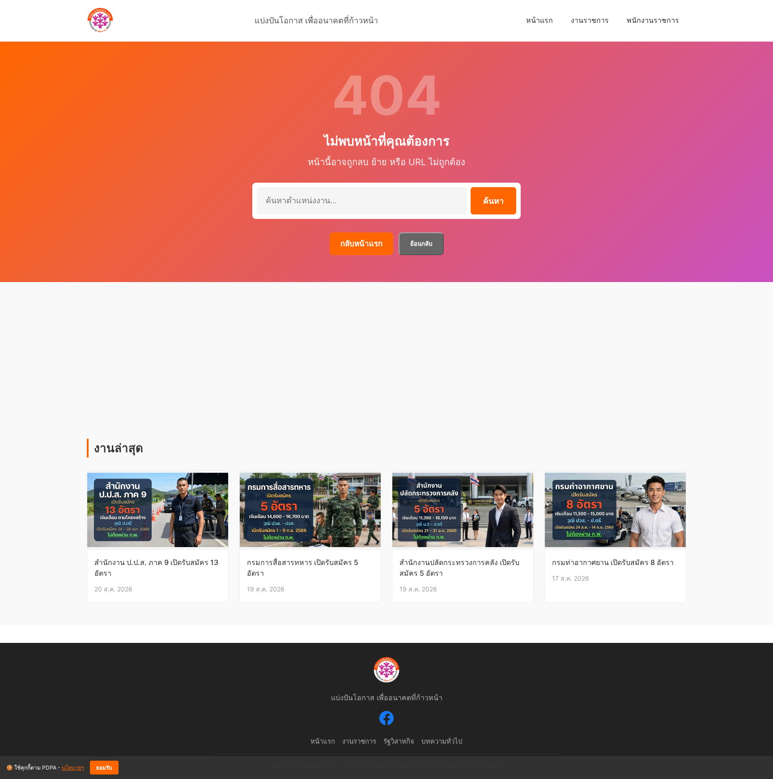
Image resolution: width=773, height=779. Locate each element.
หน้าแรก (539, 20)
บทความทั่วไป (442, 741)
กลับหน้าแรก (361, 243)
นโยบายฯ (73, 767)
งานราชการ (590, 20)
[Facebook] (386, 720)
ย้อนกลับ (421, 243)
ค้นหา (493, 201)
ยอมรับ (104, 768)
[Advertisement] (386, 371)
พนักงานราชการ (653, 20)
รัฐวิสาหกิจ (398, 741)
